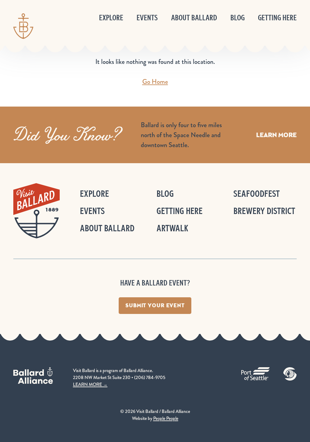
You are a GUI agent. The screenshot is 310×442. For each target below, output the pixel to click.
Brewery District (264, 211)
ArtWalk (172, 228)
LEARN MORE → (90, 384)
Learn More (276, 135)
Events (147, 17)
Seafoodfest (256, 193)
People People (165, 418)
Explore (111, 17)
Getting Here (277, 17)
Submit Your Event (155, 305)
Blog (237, 17)
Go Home (155, 81)
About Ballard (194, 17)
